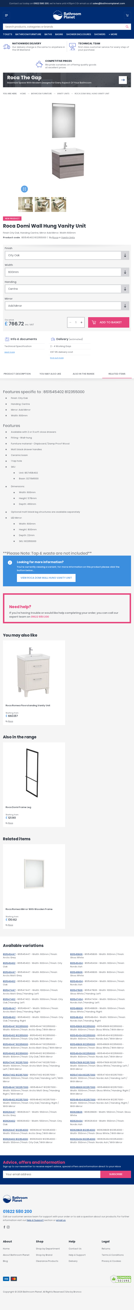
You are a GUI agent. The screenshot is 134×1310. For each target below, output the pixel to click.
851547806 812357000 (82, 1062)
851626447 (9, 1112)
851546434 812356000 (82, 1053)
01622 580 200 (41, 3)
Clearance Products (47, 1261)
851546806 (76, 972)
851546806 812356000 (82, 1044)
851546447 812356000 (15, 1044)
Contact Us (75, 1248)
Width (9, 265)
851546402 (9, 981)
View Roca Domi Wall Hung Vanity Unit (46, 578)
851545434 (76, 963)
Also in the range (83, 373)
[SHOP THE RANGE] (123, 80)
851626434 (76, 1121)
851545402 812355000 (15, 1035)
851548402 (9, 1017)
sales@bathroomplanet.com (109, 3)
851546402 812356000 (15, 1053)
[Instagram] (8, 1227)
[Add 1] (81, 322)
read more (9, 352)
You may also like (50, 373)
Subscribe (115, 1174)
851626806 (76, 1112)
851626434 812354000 (82, 1139)
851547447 (9, 990)
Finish (8, 248)
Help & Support (35, 1220)
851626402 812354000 (15, 1139)
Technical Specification (18, 346)
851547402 (9, 999)
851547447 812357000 (15, 1062)
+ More (113, 34)
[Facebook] (4, 1227)
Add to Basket (111, 322)
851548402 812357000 (15, 1099)
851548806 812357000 (82, 1087)
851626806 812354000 (82, 1130)
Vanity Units (63, 93)
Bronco (77, 1291)
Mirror (9, 298)
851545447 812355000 (15, 1026)
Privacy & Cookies (111, 1261)
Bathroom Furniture (28, 34)
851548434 (76, 1017)
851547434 (76, 999)
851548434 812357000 (82, 1099)
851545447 (9, 954)
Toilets (7, 34)
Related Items (117, 373)
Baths (48, 34)
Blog (5, 1261)
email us (61, 1220)
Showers (99, 34)
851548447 (9, 1008)
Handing (10, 282)
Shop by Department (48, 1248)
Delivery (73, 1261)
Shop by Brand (44, 1254)
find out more (57, 357)
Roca (55, 237)
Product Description (17, 373)
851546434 (76, 981)
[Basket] (127, 15)
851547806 (76, 990)
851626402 (9, 1121)
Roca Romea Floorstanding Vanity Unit (28, 705)
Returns (106, 1248)
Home (23, 93)
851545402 (9, 963)
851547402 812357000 (15, 1074)
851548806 (76, 1008)
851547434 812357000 (82, 1074)
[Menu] (6, 15)
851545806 (76, 954)
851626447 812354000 (15, 1130)
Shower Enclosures (78, 34)
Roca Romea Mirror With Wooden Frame (29, 909)
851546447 (9, 972)
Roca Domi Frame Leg (18, 807)
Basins (59, 34)
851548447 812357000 (15, 1087)
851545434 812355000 (82, 1035)
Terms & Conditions (113, 1254)
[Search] (127, 27)
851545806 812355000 (82, 1026)
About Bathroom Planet (16, 1254)
